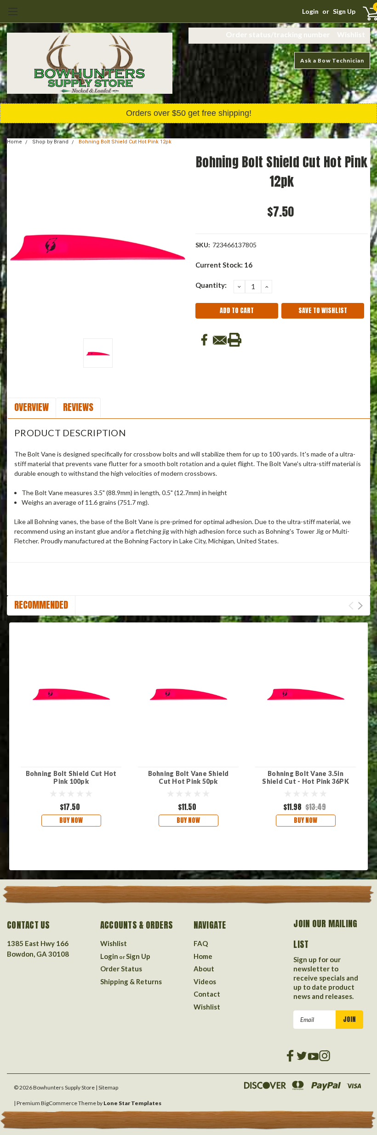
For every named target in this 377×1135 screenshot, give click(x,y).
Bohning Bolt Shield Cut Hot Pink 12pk (125, 142)
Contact (207, 994)
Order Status (121, 968)
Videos (205, 981)
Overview (31, 407)
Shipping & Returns (131, 981)
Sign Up (344, 11)
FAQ (201, 943)
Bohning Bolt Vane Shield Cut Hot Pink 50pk (188, 778)
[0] (362, 12)
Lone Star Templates (132, 1103)
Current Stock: (223, 265)
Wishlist (351, 34)
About (204, 968)
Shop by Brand (50, 142)
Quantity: (211, 285)
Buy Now (71, 820)
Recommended (41, 605)
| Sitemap (107, 1087)
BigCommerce (59, 1103)
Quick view (71, 691)
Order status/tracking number (278, 34)
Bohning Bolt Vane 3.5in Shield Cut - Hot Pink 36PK (305, 778)
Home (14, 142)
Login (310, 11)
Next (360, 605)
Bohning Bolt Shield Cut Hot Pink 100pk (71, 778)
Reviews (78, 407)
